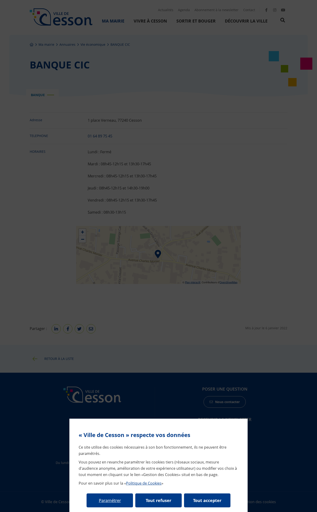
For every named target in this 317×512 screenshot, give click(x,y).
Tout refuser (158, 500)
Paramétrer (110, 500)
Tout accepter (207, 500)
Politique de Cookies (144, 483)
